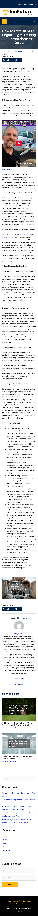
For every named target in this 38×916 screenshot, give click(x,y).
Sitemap (25, 904)
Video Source (7, 169)
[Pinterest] (16, 60)
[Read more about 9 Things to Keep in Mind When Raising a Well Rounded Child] (19, 709)
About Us (17, 901)
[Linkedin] (12, 60)
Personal (5, 854)
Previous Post (19, 679)
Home (4, 52)
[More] (20, 60)
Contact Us (27, 901)
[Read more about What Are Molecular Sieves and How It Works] (19, 743)
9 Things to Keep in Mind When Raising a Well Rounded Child (17, 724)
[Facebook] (4, 60)
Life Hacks (6, 850)
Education (5, 840)
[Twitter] (8, 60)
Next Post (19, 684)
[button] (35, 21)
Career (4, 836)
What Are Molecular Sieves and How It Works (17, 758)
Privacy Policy (15, 904)
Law (3, 847)
